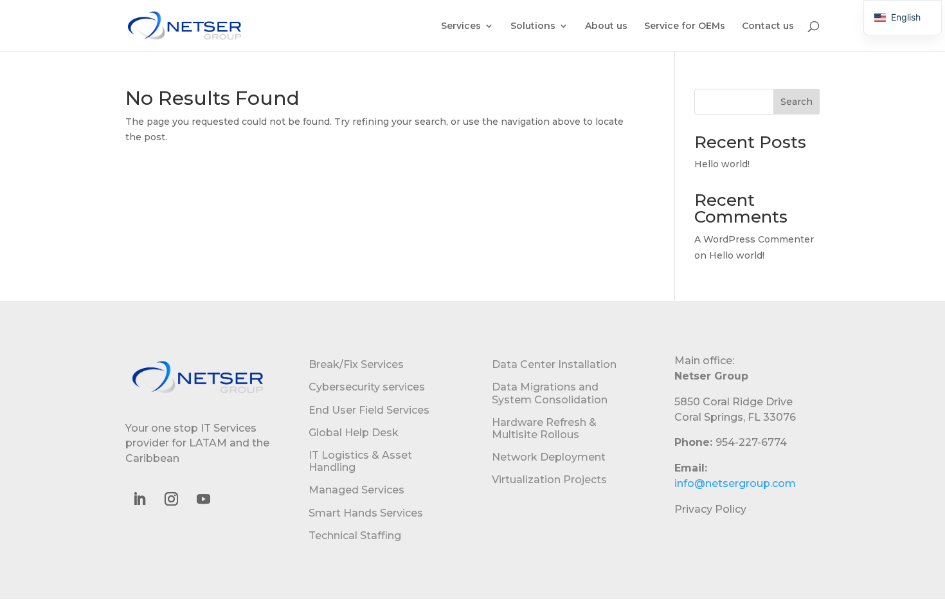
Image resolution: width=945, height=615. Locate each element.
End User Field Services (369, 410)
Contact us (768, 26)
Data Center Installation (554, 364)
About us (606, 26)
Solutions (532, 26)
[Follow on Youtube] (203, 499)
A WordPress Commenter (754, 239)
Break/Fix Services (356, 364)
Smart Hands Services (366, 513)
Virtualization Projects (549, 479)
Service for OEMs (684, 26)
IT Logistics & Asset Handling (360, 461)
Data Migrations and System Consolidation (550, 393)
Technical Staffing (355, 535)
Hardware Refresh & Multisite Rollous (544, 428)
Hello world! (722, 164)
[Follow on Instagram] (171, 499)
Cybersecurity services (367, 387)
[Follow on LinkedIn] (138, 499)
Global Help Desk (354, 433)
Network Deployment (549, 457)
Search (796, 101)
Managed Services (356, 490)
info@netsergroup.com (735, 483)
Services (461, 26)
